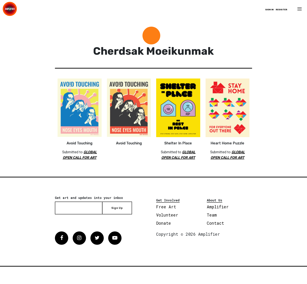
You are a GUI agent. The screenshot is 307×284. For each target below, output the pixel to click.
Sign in (269, 9)
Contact (215, 223)
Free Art (166, 206)
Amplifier (218, 206)
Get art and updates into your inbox (89, 198)
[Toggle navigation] (299, 9)
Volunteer (167, 215)
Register (281, 9)
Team (212, 215)
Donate (163, 223)
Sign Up (117, 208)
